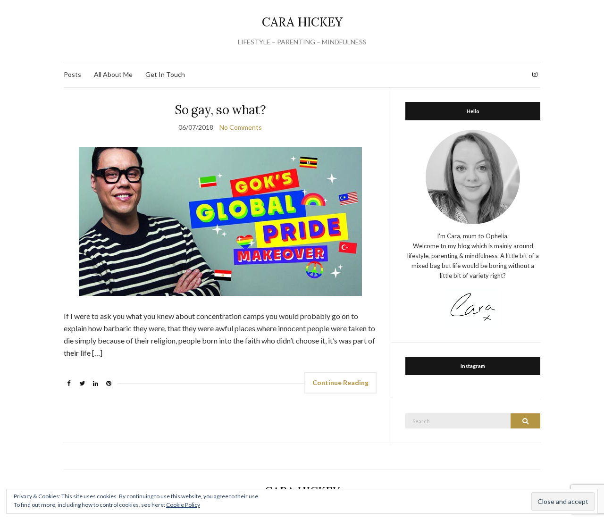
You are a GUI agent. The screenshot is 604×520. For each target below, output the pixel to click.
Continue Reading (340, 382)
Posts (72, 74)
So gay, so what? (220, 109)
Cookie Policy (183, 504)
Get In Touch (165, 74)
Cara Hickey (302, 22)
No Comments (240, 127)
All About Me (113, 74)
